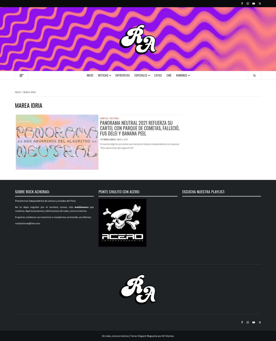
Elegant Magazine (147, 335)
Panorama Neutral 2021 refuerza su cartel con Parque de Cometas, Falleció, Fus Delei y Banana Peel (139, 128)
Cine (169, 75)
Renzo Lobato (110, 139)
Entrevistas (122, 75)
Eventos (104, 118)
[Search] (254, 75)
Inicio (90, 75)
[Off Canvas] (21, 75)
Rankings (181, 75)
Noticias (103, 75)
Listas (158, 75)
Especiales (140, 75)
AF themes (168, 335)
